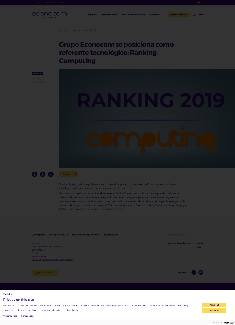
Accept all (214, 305)
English (6, 294)
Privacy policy (27, 316)
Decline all (214, 310)
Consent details (10, 316)
